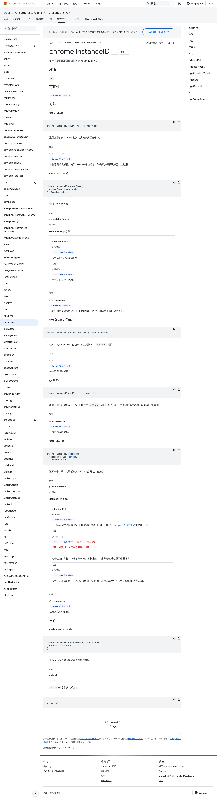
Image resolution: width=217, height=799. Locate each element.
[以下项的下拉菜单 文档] (53, 3)
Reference (54, 13)
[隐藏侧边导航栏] (36, 794)
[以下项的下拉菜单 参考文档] (68, 19)
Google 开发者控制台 (123, 525)
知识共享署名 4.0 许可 (89, 738)
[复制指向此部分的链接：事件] (59, 621)
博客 (75, 3)
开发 (29, 19)
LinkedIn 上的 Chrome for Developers (176, 775)
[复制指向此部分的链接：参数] (56, 212)
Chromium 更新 (108, 766)
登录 (211, 3)
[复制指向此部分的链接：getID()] (62, 380)
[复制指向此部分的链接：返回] (56, 146)
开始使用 (17, 19)
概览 (6, 19)
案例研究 (63, 3)
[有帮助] (169, 43)
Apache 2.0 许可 (135, 738)
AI (51, 19)
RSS (161, 780)
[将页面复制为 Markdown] (122, 51)
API (68, 13)
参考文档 (61, 19)
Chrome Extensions (28, 13)
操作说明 (40, 19)
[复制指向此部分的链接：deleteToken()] (71, 173)
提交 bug (47, 766)
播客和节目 (106, 780)
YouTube (163, 771)
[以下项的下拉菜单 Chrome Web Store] (107, 19)
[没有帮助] (173, 43)
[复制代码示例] (179, 122)
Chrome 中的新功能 (92, 3)
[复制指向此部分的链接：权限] (59, 70)
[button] (19, 472)
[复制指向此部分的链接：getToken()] (67, 441)
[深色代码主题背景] (174, 122)
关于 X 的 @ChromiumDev (171, 766)
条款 (45, 793)
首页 (51, 43)
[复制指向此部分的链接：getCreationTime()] (77, 320)
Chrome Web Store (94, 19)
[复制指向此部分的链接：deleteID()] (66, 113)
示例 (77, 19)
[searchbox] (20, 28)
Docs (7, 13)
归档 (103, 775)
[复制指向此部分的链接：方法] (59, 104)
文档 (48, 3)
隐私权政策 (55, 793)
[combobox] (160, 3)
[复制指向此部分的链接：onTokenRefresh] (75, 629)
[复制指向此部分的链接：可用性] (63, 87)
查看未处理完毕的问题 (53, 771)
